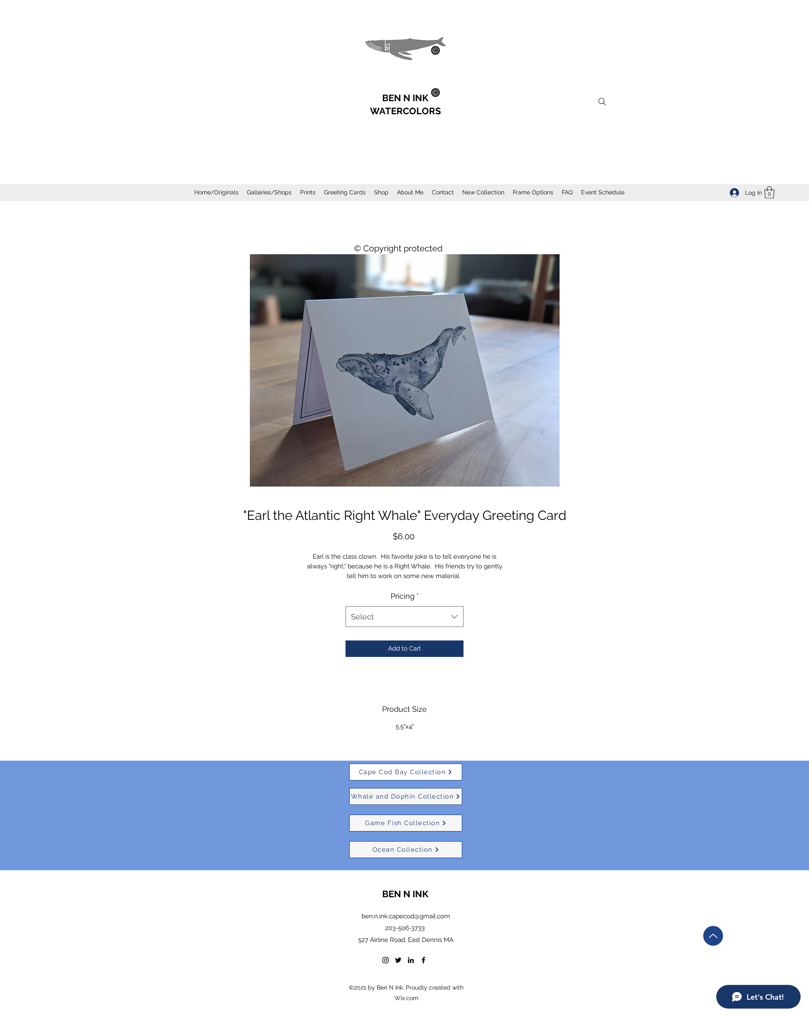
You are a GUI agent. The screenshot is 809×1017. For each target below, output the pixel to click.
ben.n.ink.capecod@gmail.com (406, 916)
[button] (769, 192)
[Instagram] (385, 960)
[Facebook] (423, 960)
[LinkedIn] (411, 960)
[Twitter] (398, 960)
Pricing (405, 596)
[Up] (713, 936)
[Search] (602, 101)
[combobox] (404, 616)
